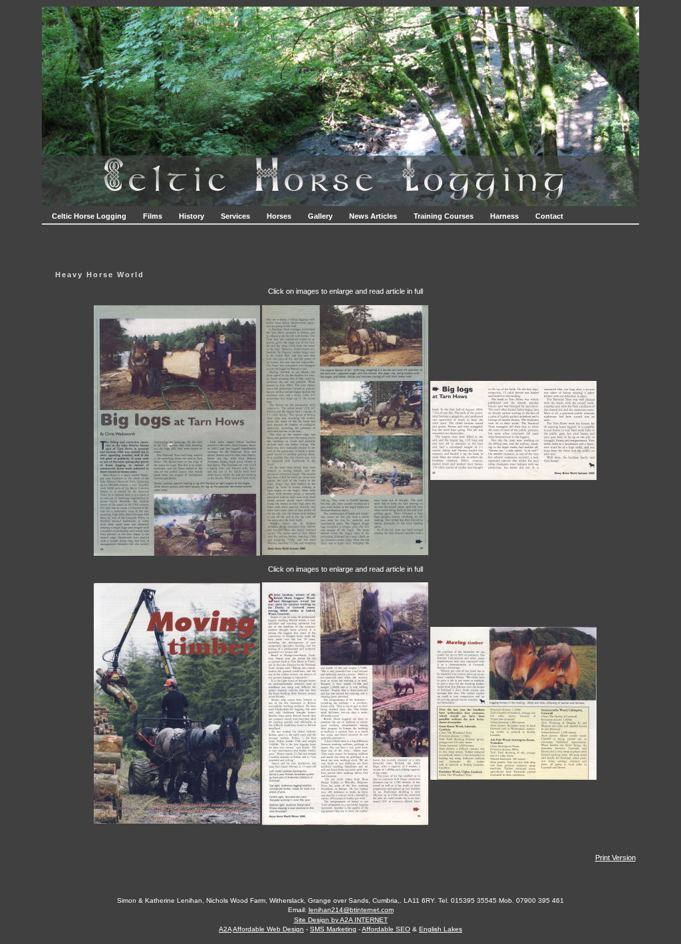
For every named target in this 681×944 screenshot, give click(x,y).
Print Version (615, 858)
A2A (225, 929)
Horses (279, 216)
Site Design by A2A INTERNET (341, 919)
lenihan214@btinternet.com (351, 909)
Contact (549, 216)
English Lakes (440, 929)
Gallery (320, 216)
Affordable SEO (386, 929)
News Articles (373, 216)
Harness (504, 216)
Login (341, 939)
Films (152, 216)
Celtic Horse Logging (89, 216)
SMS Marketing (333, 929)
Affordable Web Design (268, 929)
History (191, 216)
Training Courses (444, 216)
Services (235, 216)
